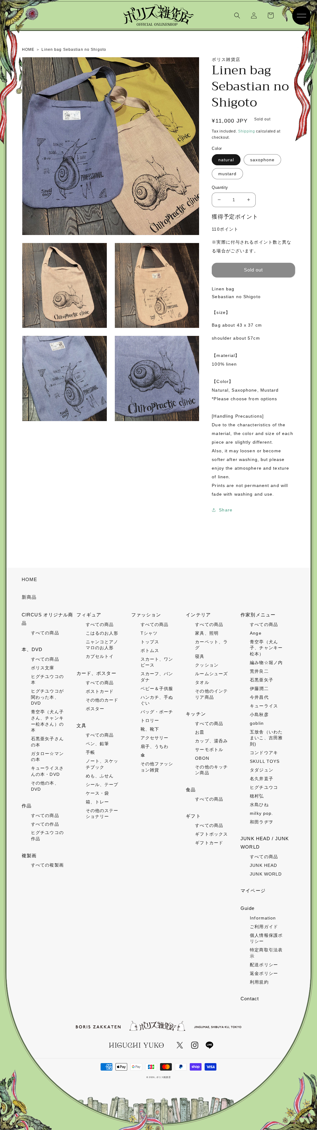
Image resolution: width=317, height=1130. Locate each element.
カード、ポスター (96, 673)
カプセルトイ (100, 656)
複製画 (29, 855)
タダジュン (261, 769)
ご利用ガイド (264, 926)
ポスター (95, 708)
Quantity (220, 187)
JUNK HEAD (263, 865)
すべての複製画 (47, 865)
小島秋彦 (259, 714)
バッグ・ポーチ (157, 711)
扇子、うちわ (155, 746)
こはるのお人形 (102, 633)
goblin (257, 723)
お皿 (199, 732)
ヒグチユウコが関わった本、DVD (47, 697)
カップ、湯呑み (211, 740)
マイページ (253, 890)
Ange (255, 633)
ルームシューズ (211, 673)
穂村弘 (257, 795)
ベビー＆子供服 (157, 688)
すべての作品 (45, 824)
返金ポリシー (264, 973)
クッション (207, 665)
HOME (29, 579)
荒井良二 (259, 671)
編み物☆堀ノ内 (266, 662)
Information (263, 917)
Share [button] (225, 509)
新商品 (29, 597)
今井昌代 (259, 697)
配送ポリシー (264, 964)
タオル (202, 682)
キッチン (196, 713)
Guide (247, 908)
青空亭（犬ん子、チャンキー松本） (266, 647)
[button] (237, 15)
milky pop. (261, 813)
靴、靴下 (150, 729)
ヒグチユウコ (264, 787)
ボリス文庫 (42, 667)
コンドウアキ (264, 752)
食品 (191, 789)
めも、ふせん (100, 775)
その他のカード (102, 700)
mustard (227, 173)
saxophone (262, 159)
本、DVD (32, 649)
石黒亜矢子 (261, 679)
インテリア (198, 614)
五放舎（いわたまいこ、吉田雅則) (266, 737)
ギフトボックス (211, 834)
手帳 (90, 752)
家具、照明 (207, 633)
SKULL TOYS (265, 761)
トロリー (150, 720)
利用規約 (259, 982)
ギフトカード (209, 842)
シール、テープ (102, 784)
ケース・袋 (97, 793)
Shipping (246, 131)
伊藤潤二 (259, 688)
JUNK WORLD (266, 873)
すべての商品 (45, 632)
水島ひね (259, 804)
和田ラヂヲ (261, 821)
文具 (81, 725)
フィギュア (89, 614)
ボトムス (150, 650)
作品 (27, 805)
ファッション (146, 614)
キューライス (264, 705)
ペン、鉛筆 (97, 743)
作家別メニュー (258, 614)
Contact (250, 998)
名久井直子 (261, 778)
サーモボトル (209, 749)
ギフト (193, 816)
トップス (150, 641)
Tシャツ (149, 633)
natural (226, 159)
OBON (202, 758)
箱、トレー (97, 801)
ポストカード (100, 691)
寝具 (199, 656)
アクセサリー (155, 737)
